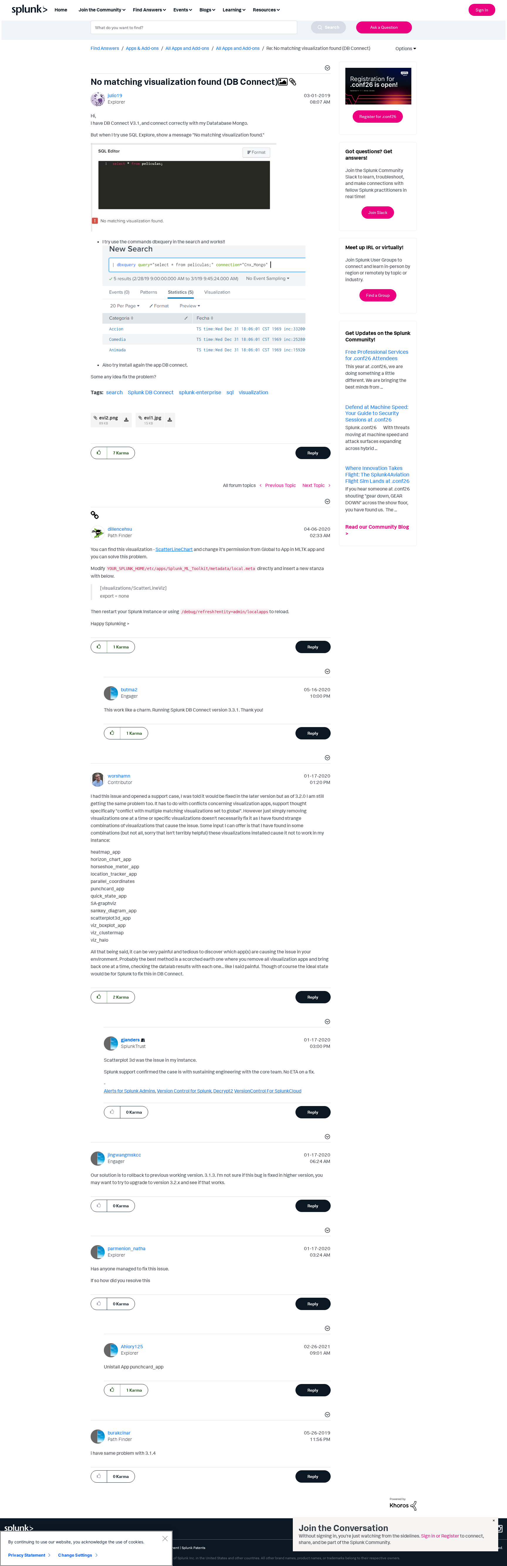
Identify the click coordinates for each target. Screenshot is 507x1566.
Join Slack (377, 212)
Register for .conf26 (377, 116)
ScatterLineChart (174, 549)
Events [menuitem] (180, 10)
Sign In (482, 9)
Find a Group (378, 295)
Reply (312, 452)
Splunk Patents (193, 1547)
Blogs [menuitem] (205, 10)
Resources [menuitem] (264, 10)
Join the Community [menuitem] (100, 10)
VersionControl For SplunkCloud (267, 1091)
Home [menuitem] (61, 10)
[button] (326, 69)
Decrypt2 (223, 1091)
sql (230, 392)
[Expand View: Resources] (278, 9)
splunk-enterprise (200, 392)
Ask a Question (384, 27)
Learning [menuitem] (232, 10)
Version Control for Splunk (184, 1091)
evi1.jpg (152, 418)
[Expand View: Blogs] (214, 9)
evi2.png (108, 418)
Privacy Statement (26, 1554)
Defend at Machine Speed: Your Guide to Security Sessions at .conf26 (376, 413)
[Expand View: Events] (190, 9)
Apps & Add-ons (142, 48)
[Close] (165, 1538)
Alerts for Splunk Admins (129, 1091)
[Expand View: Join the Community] (124, 9)
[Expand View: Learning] (244, 9)
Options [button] (402, 48)
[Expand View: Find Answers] (164, 9)
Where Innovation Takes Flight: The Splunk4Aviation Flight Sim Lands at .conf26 (377, 474)
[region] (86, 1548)
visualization (253, 392)
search (114, 392)
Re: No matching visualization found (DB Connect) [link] (318, 48)
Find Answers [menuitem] (147, 10)
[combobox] (218, 27)
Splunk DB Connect (151, 392)
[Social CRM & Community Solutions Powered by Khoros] (403, 1504)
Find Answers (105, 48)
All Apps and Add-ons (187, 48)
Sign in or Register (440, 1536)
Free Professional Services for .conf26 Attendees (376, 354)
